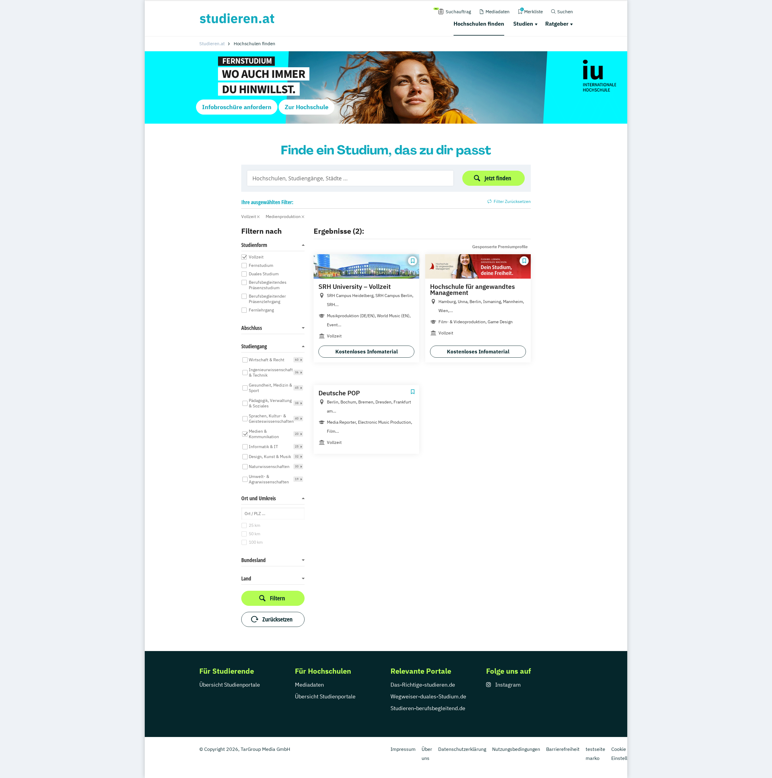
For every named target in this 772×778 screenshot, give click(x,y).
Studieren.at (212, 43)
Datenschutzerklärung (462, 749)
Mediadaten (309, 684)
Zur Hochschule (306, 107)
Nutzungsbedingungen (516, 749)
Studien (523, 23)
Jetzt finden (498, 178)
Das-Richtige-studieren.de (423, 684)
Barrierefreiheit (563, 749)
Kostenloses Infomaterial (366, 351)
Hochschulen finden (479, 23)
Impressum (403, 749)
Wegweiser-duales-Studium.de (428, 696)
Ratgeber (556, 23)
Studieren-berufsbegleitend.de (428, 708)
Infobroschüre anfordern (236, 107)
